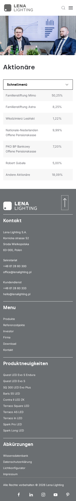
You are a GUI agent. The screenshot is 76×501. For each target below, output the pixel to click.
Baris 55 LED (11, 393)
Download (9, 343)
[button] (63, 8)
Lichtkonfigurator (14, 468)
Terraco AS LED (13, 412)
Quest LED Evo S (14, 381)
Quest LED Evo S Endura (19, 375)
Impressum (10, 474)
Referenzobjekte (14, 325)
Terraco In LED (12, 418)
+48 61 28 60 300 (14, 266)
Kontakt (8, 350)
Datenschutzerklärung (17, 461)
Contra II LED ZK (13, 399)
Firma (6, 337)
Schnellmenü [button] (17, 85)
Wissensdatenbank (15, 455)
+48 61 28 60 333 (14, 288)
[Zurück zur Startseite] (19, 8)
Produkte (9, 319)
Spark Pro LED (12, 424)
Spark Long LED (13, 430)
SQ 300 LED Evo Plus (17, 387)
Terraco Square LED (16, 405)
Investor (8, 331)
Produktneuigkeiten (25, 363)
